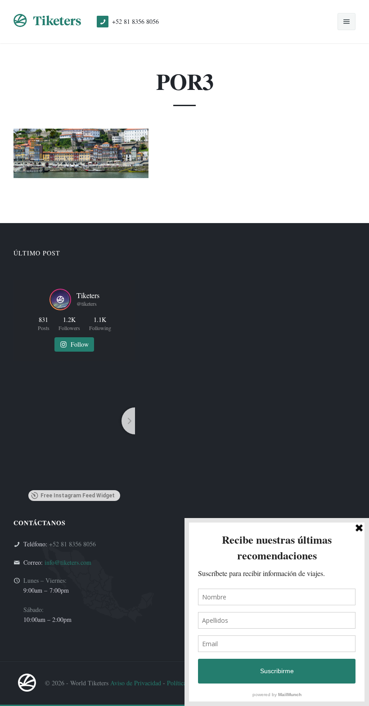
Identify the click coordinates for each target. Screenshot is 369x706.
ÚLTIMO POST (37, 253)
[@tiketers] (60, 299)
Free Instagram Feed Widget (77, 495)
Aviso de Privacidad (135, 683)
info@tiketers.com (68, 562)
